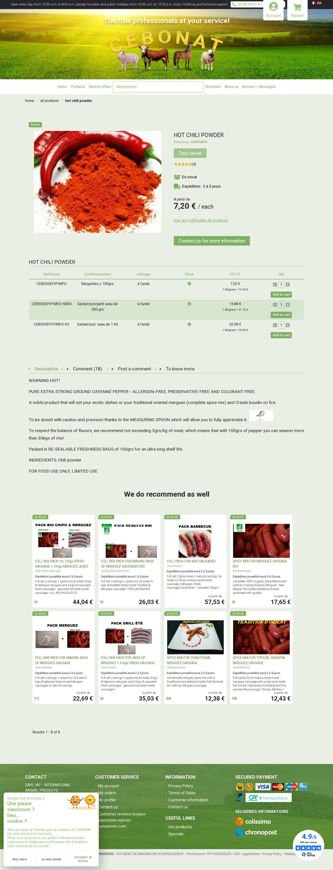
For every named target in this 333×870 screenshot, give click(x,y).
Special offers (100, 87)
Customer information (188, 800)
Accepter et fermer (83, 859)
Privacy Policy (180, 785)
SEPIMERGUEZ (176, 667)
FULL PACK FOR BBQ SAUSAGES (191, 561)
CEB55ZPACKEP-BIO (48, 571)
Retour (35, 124)
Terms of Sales (182, 792)
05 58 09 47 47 (250, 4)
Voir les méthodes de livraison (201, 220)
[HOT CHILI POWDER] (98, 181)
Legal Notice (251, 854)
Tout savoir (190, 153)
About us (231, 87)
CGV (237, 854)
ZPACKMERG (43, 667)
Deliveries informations (261, 811)
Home (62, 87)
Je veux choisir (51, 859)
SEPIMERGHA (242, 667)
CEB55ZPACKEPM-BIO (115, 571)
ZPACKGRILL (109, 667)
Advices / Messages (259, 87)
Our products (180, 826)
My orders (107, 792)
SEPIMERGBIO (242, 571)
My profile (107, 800)
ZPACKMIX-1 (175, 566)
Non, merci (19, 859)
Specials (176, 833)
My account (108, 785)
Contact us (108, 807)
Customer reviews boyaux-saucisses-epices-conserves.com (122, 820)
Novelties (213, 87)
